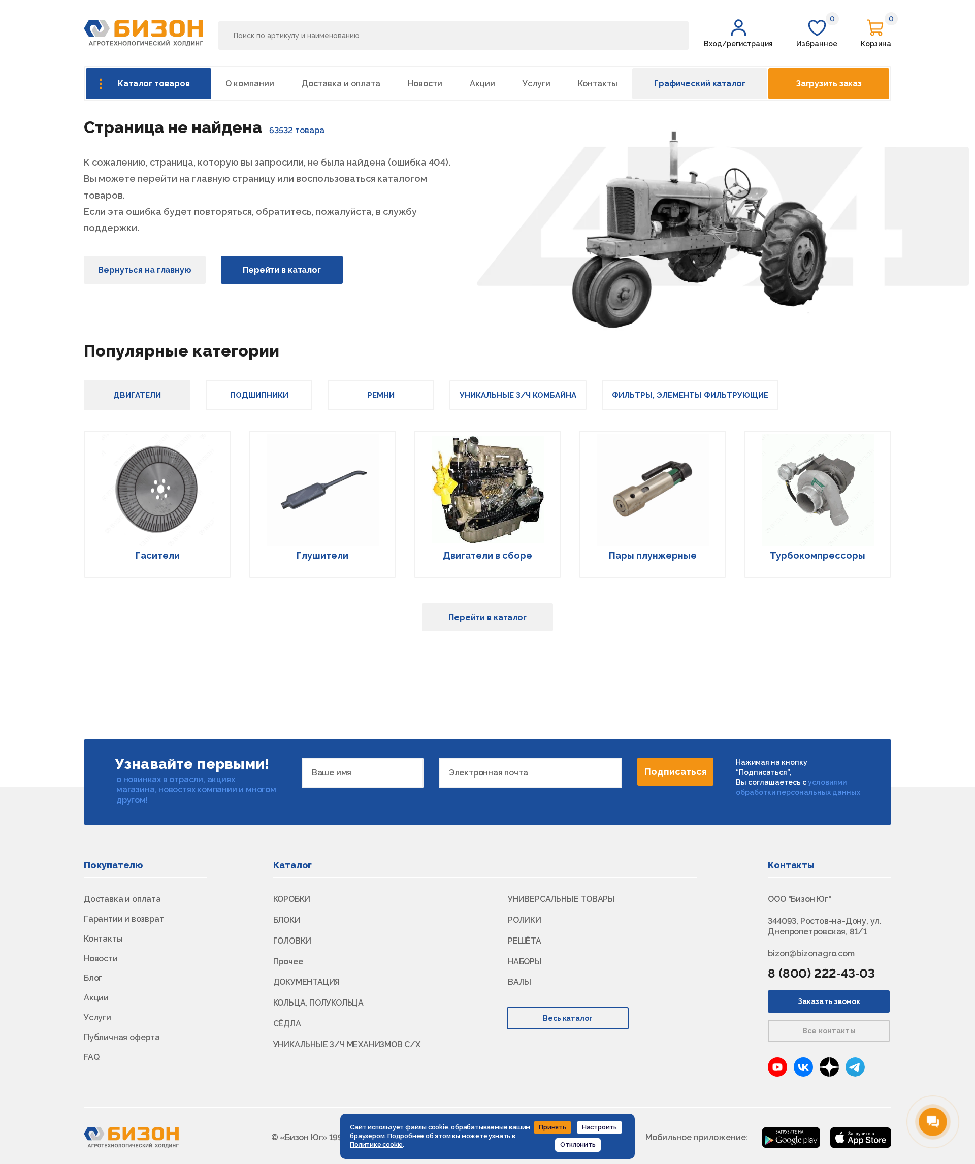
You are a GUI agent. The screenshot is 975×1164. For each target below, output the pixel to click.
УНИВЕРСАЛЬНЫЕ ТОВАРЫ (561, 899)
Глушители (322, 555)
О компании (249, 83)
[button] (738, 33)
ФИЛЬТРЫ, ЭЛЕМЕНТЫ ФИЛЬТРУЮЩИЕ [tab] (690, 395)
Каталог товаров (154, 83)
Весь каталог (568, 1018)
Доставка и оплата (341, 83)
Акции (482, 83)
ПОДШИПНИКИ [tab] (259, 395)
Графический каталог (699, 83)
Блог (93, 978)
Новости (425, 83)
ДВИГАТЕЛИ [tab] (137, 395)
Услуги (536, 83)
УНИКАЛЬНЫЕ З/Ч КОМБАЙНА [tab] (518, 395)
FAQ (91, 1057)
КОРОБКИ (292, 899)
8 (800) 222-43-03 (821, 973)
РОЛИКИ (524, 920)
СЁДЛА (287, 1023)
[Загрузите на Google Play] (791, 1137)
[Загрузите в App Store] (860, 1137)
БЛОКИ (287, 920)
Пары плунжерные (653, 555)
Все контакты (829, 1031)
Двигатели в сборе (487, 555)
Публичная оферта (122, 1037)
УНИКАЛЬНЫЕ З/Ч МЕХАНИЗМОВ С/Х (346, 1044)
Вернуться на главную (144, 270)
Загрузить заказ (829, 83)
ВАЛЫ (519, 982)
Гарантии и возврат (124, 919)
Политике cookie (376, 1144)
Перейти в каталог (282, 270)
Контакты (598, 83)
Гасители (158, 555)
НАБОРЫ (525, 961)
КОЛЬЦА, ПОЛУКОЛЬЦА (318, 1003)
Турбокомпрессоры (817, 555)
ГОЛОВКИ (292, 941)
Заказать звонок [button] (829, 1001)
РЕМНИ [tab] (381, 395)
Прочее (288, 961)
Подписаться (675, 771)
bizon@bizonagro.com (811, 953)
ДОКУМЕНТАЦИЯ (306, 982)
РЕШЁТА (524, 941)
